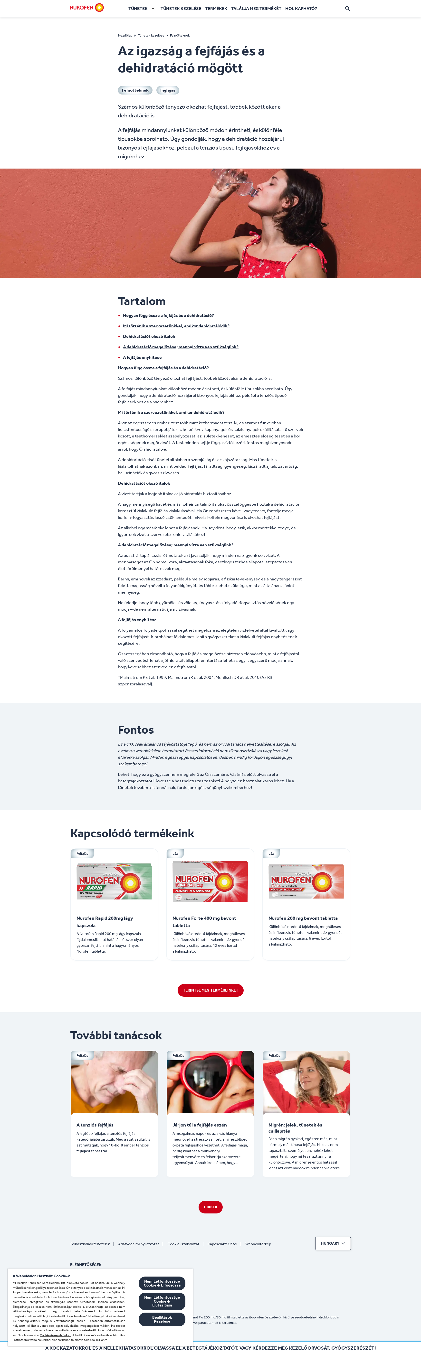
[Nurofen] (87, 7)
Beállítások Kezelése (162, 1319)
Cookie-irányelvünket (55, 1335)
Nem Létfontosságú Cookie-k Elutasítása (162, 1301)
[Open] (347, 8)
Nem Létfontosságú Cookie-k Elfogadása (162, 1283)
